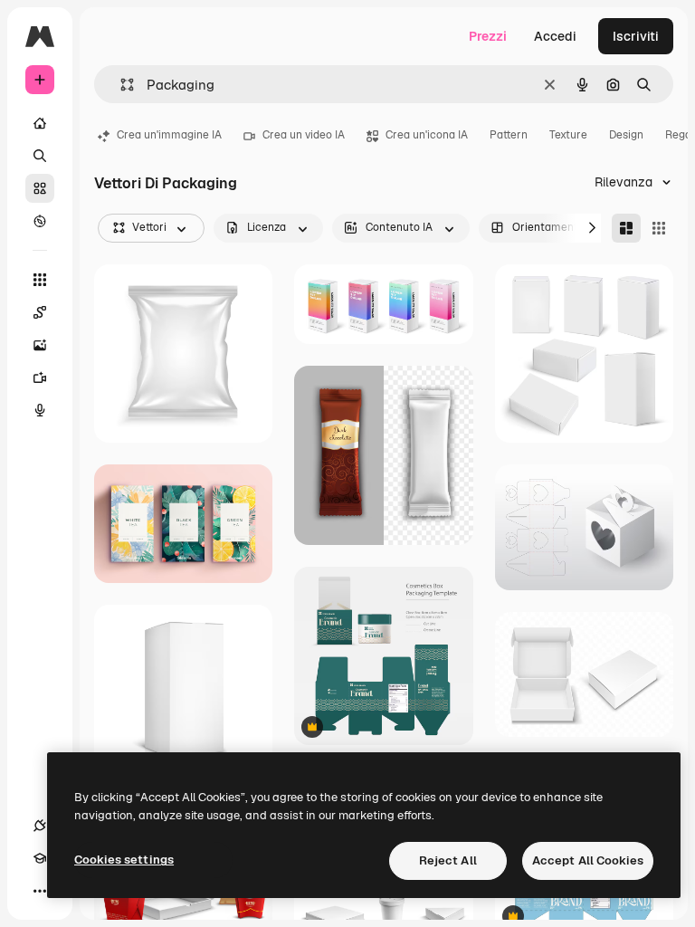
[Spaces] (39, 312)
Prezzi (488, 36)
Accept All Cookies (587, 860)
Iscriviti (636, 36)
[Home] (39, 123)
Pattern (509, 135)
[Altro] (39, 890)
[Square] (658, 228)
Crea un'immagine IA (169, 135)
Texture (568, 135)
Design (626, 135)
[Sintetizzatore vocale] (39, 410)
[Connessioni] (39, 825)
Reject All (448, 860)
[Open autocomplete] (120, 84)
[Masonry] (626, 228)
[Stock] (39, 188)
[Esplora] (39, 220)
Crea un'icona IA (427, 135)
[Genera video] (39, 377)
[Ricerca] (39, 155)
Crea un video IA (303, 135)
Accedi (555, 36)
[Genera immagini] (39, 344)
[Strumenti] (39, 279)
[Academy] (39, 858)
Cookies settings (124, 859)
